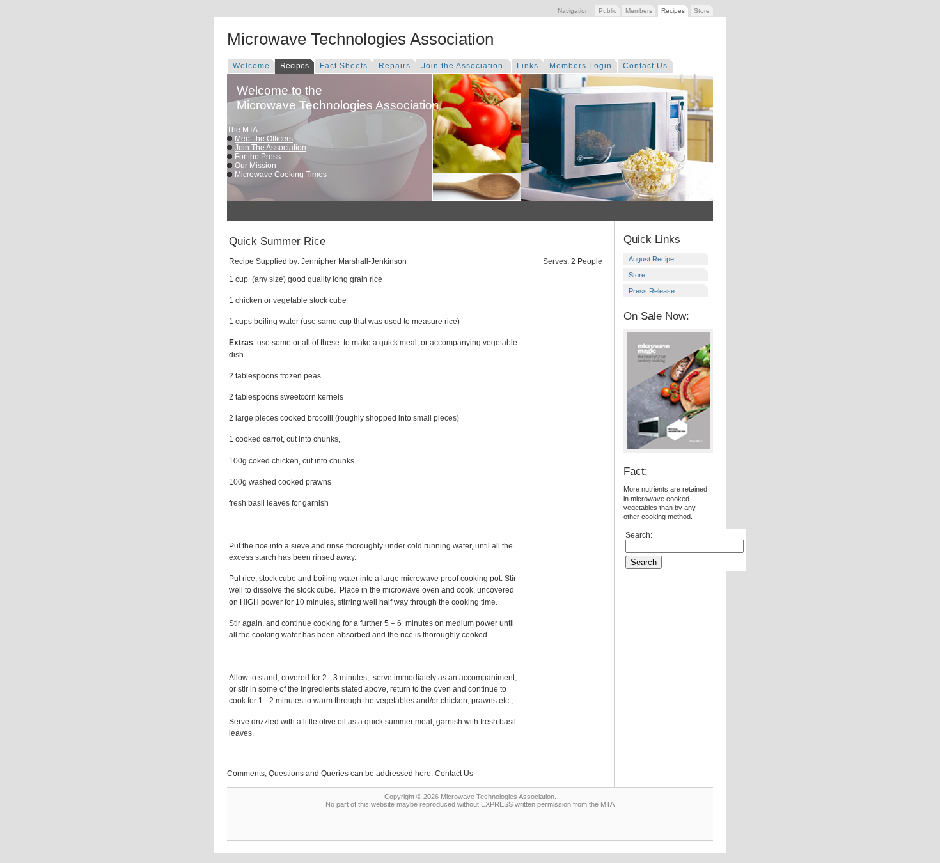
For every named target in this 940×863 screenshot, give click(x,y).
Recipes (673, 10)
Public (607, 10)
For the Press (258, 156)
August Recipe (651, 259)
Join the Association (463, 65)
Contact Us (645, 65)
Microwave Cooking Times (281, 174)
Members (638, 10)
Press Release (652, 291)
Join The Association (270, 147)
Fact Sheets (344, 65)
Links (527, 65)
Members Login (580, 65)
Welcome (251, 65)
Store (702, 10)
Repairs (395, 65)
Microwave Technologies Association (360, 39)
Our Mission (255, 165)
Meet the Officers (264, 138)
